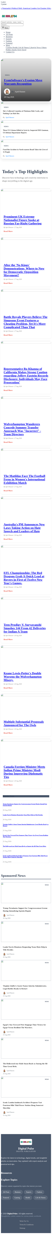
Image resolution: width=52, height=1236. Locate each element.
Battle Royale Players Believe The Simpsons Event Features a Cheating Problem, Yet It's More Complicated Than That (25, 322)
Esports (8, 39)
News (39, 48)
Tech (19, 50)
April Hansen (20, 92)
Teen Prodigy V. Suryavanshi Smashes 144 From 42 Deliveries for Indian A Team (25, 628)
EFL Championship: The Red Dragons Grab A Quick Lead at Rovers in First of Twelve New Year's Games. (24, 578)
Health (15, 48)
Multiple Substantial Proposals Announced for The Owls (24, 723)
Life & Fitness (23, 48)
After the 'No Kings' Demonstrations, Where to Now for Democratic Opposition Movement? (24, 270)
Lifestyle (33, 48)
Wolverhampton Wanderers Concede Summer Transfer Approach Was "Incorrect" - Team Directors (22, 429)
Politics (9, 50)
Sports (14, 50)
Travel (23, 50)
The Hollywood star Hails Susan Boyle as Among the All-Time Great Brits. (24, 846)
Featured (9, 43)
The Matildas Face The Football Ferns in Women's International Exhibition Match (24, 479)
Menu (6, 28)
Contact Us (10, 52)
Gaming (9, 48)
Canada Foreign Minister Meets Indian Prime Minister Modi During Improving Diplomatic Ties (24, 772)
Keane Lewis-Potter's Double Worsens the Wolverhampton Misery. (23, 677)
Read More (8, 231)
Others (44, 48)
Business (9, 37)
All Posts (9, 34)
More (8, 45)
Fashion (9, 41)
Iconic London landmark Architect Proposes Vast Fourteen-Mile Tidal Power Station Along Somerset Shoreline (23, 1105)
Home (8, 32)
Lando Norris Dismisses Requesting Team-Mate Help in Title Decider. (23, 815)
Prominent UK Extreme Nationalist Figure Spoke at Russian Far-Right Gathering (23, 220)
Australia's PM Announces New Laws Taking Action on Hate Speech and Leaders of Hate (24, 528)
